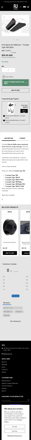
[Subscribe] (28, 400)
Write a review (15, 296)
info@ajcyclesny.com (7, 353)
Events (3, 367)
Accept (14, 426)
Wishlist (4, 372)
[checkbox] (7, 315)
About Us (4, 362)
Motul (10, 212)
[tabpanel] (15, 323)
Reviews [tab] (7, 303)
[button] (2, 7)
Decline (14, 431)
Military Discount (6, 380)
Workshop (4, 364)
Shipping (4, 388)
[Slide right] (17, 40)
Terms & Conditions (7, 386)
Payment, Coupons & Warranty (10, 383)
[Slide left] (14, 40)
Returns (4, 391)
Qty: (3, 66)
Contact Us (5, 369)
